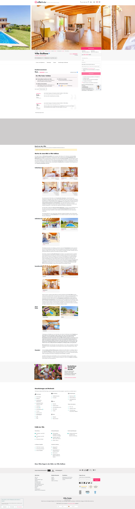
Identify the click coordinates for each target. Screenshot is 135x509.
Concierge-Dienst (38, 481)
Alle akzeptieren (19, 506)
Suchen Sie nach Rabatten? (97, 480)
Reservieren (91, 73)
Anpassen (4, 506)
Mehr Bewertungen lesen (39, 112)
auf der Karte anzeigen (42, 55)
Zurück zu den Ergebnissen (40, 62)
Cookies (63, 479)
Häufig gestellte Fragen (39, 479)
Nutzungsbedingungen (91, 68)
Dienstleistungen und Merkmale (63, 62)
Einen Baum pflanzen (38, 485)
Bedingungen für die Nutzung (67, 477)
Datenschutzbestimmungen (67, 478)
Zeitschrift (36, 486)
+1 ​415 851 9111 (85, 86)
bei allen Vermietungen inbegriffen (70, 377)
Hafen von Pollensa (54, 480)
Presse (36, 487)
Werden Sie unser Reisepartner (40, 490)
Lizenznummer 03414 (71, 503)
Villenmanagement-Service (39, 484)
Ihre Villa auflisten (38, 483)
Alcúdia (37, 55)
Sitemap (36, 480)
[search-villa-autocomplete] (88, 2)
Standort (54, 62)
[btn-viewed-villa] (94, 2)
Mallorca (52, 478)
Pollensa (52, 479)
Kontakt (36, 478)
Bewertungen (49, 62)
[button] (56, 154)
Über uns (36, 477)
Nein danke (12, 506)
